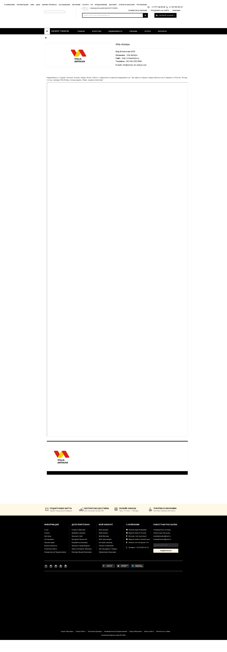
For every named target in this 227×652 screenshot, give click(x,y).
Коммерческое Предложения (115, 631)
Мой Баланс (103, 533)
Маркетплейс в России (137, 533)
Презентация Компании (138, 530)
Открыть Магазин (78, 530)
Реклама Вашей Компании (82, 552)
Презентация (49, 542)
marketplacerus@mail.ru (162, 539)
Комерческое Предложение (55, 552)
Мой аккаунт (104, 530)
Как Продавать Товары (108, 549)
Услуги (47, 533)
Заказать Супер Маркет (81, 546)
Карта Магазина (135, 631)
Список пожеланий (106, 546)
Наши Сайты (80, 631)
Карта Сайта (149, 631)
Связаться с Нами (163, 631)
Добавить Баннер (78, 533)
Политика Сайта (50, 549)
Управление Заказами (107, 552)
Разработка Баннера (80, 542)
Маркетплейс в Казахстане (139, 539)
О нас (46, 530)
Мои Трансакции (105, 539)
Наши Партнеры (67, 631)
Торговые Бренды (95, 631)
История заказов (105, 542)
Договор (47, 536)
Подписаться (166, 551)
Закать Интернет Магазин (82, 549)
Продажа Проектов (79, 539)
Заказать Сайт (77, 536)
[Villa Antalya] (78, 55)
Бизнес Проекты (50, 546)
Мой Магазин (104, 536)
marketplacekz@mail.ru (162, 536)
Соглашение (49, 539)
